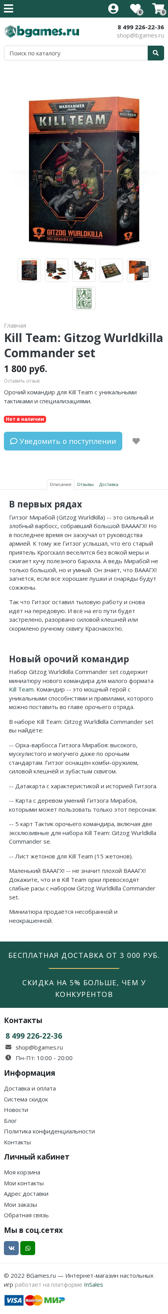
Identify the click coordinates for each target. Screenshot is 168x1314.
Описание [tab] (60, 484)
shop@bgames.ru (140, 35)
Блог (10, 1120)
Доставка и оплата (30, 1088)
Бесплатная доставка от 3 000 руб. (84, 955)
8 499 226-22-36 (141, 27)
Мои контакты (24, 1183)
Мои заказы (20, 1204)
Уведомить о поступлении (67, 441)
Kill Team (21, 689)
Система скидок (26, 1099)
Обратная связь (26, 1215)
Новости (16, 1110)
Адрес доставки (26, 1193)
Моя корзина (22, 1172)
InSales (93, 1284)
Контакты (17, 1142)
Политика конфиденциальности (49, 1131)
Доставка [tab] (108, 484)
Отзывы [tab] (85, 484)
